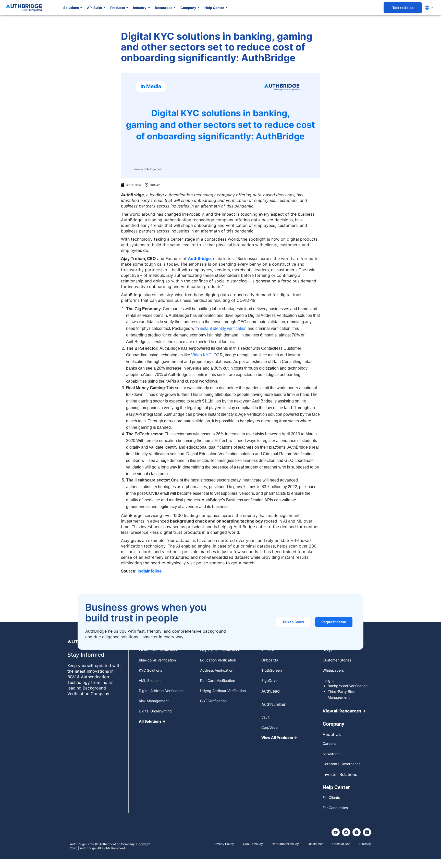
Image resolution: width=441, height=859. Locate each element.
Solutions (71, 8)
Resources (164, 8)
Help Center (214, 8)
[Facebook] (346, 832)
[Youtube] (336, 832)
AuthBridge (199, 258)
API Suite (95, 8)
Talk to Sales (402, 8)
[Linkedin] (367, 832)
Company (188, 8)
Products (118, 8)
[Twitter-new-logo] (356, 832)
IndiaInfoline (150, 571)
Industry (140, 8)
